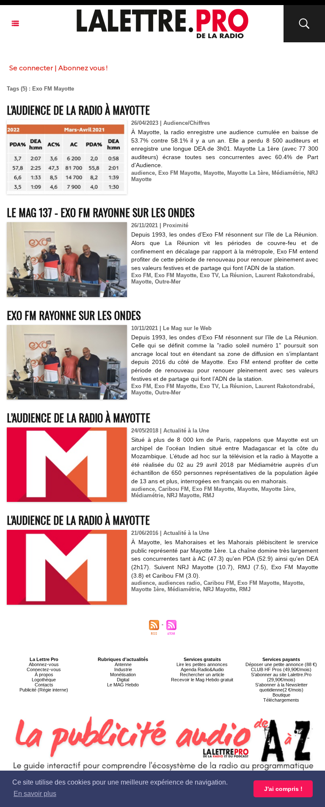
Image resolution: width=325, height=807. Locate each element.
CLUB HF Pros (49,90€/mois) (281, 669)
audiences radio (179, 583)
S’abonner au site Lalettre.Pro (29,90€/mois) (281, 677)
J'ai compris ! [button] (283, 788)
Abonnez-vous (44, 664)
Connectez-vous (44, 669)
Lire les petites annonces (202, 664)
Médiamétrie (288, 173)
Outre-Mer (168, 281)
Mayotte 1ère (277, 489)
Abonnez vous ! (82, 68)
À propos (44, 674)
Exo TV (209, 275)
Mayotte (214, 173)
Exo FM (141, 275)
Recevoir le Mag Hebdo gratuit (202, 679)
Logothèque (44, 679)
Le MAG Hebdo (123, 684)
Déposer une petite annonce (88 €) (281, 664)
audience (143, 173)
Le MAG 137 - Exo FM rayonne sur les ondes (101, 212)
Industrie (123, 669)
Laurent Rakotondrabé (284, 275)
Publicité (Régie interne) (43, 689)
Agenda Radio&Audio (202, 669)
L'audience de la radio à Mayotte (78, 110)
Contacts (44, 684)
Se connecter (31, 68)
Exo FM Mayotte (179, 173)
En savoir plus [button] (35, 793)
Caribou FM (173, 489)
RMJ (208, 495)
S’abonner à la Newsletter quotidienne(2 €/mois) (281, 687)
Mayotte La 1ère (247, 173)
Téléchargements (281, 699)
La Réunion (237, 275)
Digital (123, 679)
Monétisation (123, 674)
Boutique (281, 694)
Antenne (123, 664)
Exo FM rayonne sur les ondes (74, 315)
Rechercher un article (202, 674)
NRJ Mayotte (183, 495)
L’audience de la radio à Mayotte (78, 417)
